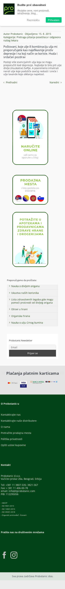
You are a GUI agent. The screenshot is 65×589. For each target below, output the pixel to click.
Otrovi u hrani (19, 309)
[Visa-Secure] (23, 382)
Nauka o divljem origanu (25, 286)
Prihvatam (53, 20)
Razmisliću (33, 20)
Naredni (54, 82)
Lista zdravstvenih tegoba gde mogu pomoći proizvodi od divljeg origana (32, 301)
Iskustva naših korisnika (25, 292)
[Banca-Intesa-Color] (37, 382)
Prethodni (11, 82)
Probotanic (17, 33)
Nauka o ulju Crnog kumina (27, 322)
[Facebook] (4, 555)
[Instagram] (13, 555)
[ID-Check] (12, 383)
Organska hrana (20, 316)
